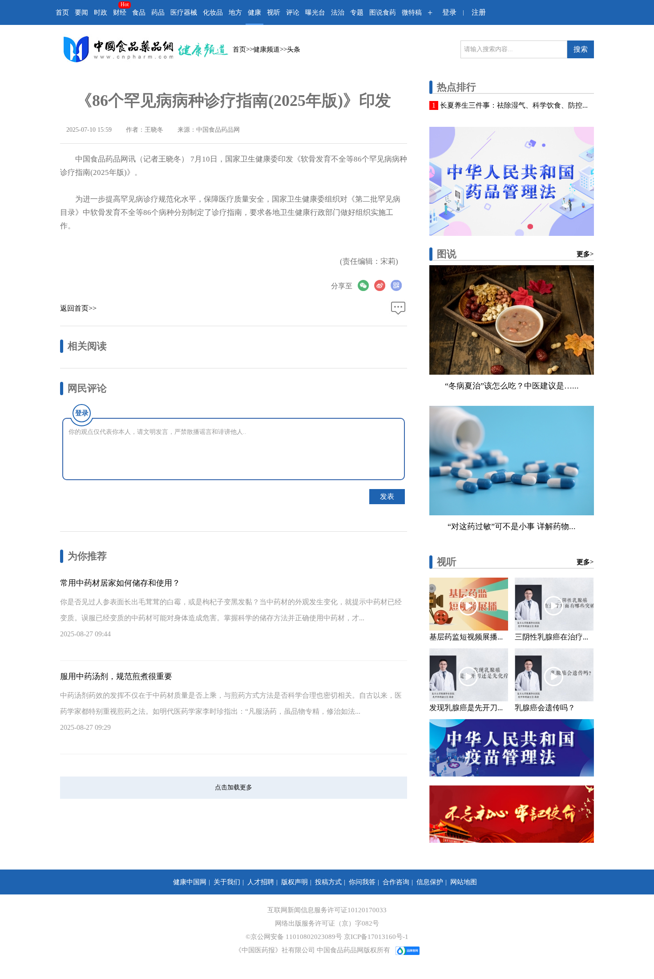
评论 (292, 12)
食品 (138, 12)
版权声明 (294, 882)
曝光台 (315, 12)
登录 (449, 12)
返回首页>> (78, 308)
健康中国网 (189, 882)
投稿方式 (328, 882)
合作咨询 (396, 882)
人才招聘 (260, 882)
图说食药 (382, 12)
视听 (273, 12)
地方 (235, 12)
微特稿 (412, 12)
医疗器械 (183, 12)
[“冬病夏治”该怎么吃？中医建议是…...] (511, 320)
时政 (100, 12)
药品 (158, 12)
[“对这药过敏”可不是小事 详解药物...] (511, 460)
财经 (119, 12)
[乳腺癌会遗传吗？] (554, 674)
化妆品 (213, 12)
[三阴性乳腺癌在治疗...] (554, 604)
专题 (356, 12)
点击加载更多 (233, 787)
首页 (62, 12)
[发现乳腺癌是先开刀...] (468, 674)
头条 (293, 49)
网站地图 (463, 882)
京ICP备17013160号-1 (376, 936)
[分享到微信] (366, 285)
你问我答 (362, 882)
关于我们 (227, 882)
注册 (479, 12)
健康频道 (266, 49)
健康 (254, 12)
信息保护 (429, 882)
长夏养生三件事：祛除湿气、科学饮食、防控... (514, 105)
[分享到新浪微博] (382, 285)
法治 (337, 12)
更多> (585, 254)
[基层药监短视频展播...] (468, 604)
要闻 (81, 12)
